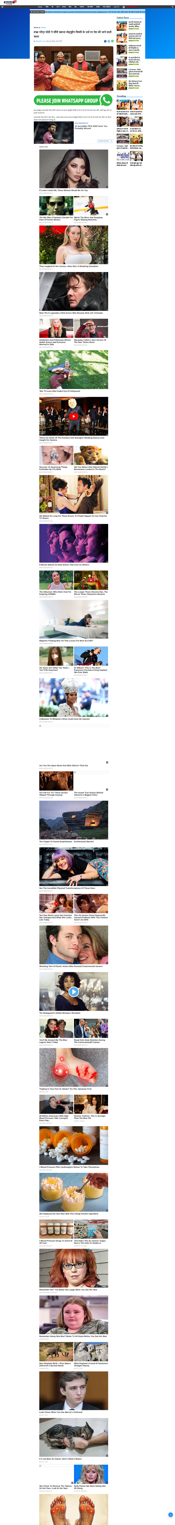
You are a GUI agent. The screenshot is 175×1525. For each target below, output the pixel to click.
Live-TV (116, 7)
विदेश (46, 7)
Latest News (123, 17)
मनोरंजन (82, 7)
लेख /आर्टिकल (106, 7)
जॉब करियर (90, 7)
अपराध (64, 7)
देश (52, 7)
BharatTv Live (40, 41)
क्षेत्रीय (98, 7)
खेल (76, 7)
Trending (121, 96)
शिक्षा (70, 7)
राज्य (58, 7)
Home (40, 7)
